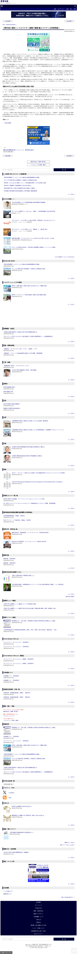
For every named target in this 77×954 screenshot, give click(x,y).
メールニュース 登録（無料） (11, 720)
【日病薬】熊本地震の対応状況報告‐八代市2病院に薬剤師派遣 (20, 191)
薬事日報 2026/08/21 (9, 558)
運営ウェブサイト (38, 913)
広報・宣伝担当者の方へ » (68, 897)
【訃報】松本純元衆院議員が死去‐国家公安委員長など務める (28, 446)
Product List (38, 908)
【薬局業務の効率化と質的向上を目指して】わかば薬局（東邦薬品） (30, 420)
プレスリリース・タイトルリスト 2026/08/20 (16, 646)
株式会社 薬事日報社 (38, 946)
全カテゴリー (61, 9)
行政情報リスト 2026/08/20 (11, 680)
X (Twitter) (11, 792)
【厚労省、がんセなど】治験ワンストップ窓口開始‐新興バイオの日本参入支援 (24, 182)
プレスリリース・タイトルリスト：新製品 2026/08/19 (18, 663)
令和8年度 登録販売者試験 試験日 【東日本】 (17, 692)
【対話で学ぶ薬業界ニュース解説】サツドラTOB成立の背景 (19, 604)
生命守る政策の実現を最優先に (11, 404)
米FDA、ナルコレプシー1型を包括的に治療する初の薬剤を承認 (29, 294)
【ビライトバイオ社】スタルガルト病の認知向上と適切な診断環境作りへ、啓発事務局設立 (28, 336)
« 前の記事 (7, 21)
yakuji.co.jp (27, 944)
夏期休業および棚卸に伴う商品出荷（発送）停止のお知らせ (28, 815)
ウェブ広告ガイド (8, 891)
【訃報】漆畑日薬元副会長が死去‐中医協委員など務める (27, 455)
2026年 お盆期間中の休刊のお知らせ (22, 806)
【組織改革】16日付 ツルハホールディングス (16, 365)
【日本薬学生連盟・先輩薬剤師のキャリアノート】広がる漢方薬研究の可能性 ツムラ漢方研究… (38, 584)
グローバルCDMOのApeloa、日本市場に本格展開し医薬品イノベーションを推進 (33, 247)
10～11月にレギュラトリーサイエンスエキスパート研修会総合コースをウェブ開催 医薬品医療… (29, 503)
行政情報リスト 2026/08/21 (11, 676)
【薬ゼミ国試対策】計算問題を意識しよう (23, 575)
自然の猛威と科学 (8, 391)
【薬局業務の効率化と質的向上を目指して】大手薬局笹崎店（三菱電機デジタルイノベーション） (38, 429)
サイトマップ (38, 905)
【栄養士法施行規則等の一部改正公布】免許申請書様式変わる (20, 332)
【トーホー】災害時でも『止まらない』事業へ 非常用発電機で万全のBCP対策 (33, 211)
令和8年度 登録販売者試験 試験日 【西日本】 (17, 697)
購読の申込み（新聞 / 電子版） (38, 161)
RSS (10, 797)
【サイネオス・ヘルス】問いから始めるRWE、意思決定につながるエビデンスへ (33, 220)
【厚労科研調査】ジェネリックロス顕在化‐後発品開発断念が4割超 (21, 177)
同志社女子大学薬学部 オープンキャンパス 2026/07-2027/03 (29, 541)
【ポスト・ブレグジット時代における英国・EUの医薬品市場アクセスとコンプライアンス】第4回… (39, 473)
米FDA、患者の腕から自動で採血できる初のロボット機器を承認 (29, 285)
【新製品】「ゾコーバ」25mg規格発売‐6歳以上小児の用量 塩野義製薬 (22, 353)
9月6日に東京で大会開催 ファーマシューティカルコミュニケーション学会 (23, 499)
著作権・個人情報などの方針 (38, 925)
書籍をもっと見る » (70, 842)
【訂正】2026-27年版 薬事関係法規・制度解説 (16, 852)
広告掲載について (38, 916)
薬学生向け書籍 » (70, 596)
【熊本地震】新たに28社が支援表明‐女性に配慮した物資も (19, 188)
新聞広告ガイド (7, 894)
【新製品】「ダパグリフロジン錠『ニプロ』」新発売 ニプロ (20, 348)
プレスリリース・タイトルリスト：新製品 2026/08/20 (18, 659)
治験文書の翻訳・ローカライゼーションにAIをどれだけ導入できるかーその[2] (33, 238)
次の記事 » (69, 21)
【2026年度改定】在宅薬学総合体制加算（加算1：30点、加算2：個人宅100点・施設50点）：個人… (30, 629)
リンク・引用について (38, 928)
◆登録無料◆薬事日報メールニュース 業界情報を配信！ (19, 150)
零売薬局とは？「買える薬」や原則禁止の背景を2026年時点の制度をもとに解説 (33, 620)
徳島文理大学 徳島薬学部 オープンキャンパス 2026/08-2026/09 (30, 532)
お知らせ (38, 919)
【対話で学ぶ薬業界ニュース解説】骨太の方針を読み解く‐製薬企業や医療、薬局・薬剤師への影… (30, 608)
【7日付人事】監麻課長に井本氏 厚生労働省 (24, 370)
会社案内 (38, 902)
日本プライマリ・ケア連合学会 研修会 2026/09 (17, 520)
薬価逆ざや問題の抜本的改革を (11, 408)
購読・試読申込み (38, 911)
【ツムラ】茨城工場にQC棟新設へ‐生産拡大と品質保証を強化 (20, 180)
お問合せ (38, 922)
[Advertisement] (38, 316)
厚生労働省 (8, 123)
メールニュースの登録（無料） (38, 164)
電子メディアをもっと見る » (67, 845)
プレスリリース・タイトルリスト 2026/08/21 (16, 642)
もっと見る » (71, 194)
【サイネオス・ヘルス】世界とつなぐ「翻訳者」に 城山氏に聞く (30, 229)
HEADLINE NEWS (10, 24)
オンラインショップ (8, 716)
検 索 (64, 169)
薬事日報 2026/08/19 (9, 563)
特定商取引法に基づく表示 (38, 931)
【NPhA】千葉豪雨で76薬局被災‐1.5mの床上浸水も (17, 185)
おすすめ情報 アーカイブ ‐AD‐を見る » (65, 257)
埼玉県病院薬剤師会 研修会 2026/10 (14, 515)
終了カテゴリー (38, 933)
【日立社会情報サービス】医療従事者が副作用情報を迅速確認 (28, 202)
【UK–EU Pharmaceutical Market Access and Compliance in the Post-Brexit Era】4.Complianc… (38, 481)
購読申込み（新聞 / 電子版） (11, 711)
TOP (3, 24)
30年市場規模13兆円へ (9, 387)
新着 (55, 9)
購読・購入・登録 (71, 9)
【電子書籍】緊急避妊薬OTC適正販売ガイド (21, 832)
